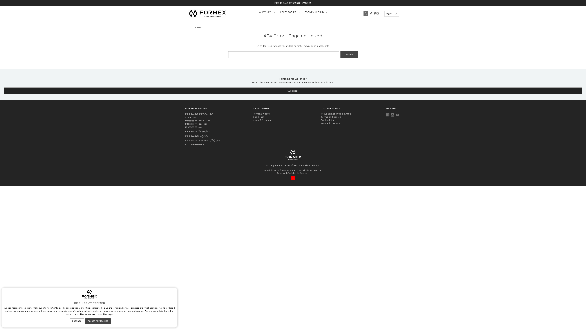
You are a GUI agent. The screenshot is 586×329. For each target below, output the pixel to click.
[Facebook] (387, 115)
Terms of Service (331, 117)
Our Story (259, 117)
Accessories (288, 12)
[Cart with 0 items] (377, 13)
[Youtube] (397, 115)
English (389, 13)
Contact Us (327, 120)
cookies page (105, 314)
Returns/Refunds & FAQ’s (336, 114)
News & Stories (262, 120)
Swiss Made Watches (287, 173)
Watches (265, 12)
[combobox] (391, 14)
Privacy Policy (274, 165)
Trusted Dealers (330, 123)
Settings (76, 320)
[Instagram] (392, 115)
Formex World (314, 12)
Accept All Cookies (98, 320)
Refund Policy (311, 165)
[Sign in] (371, 13)
